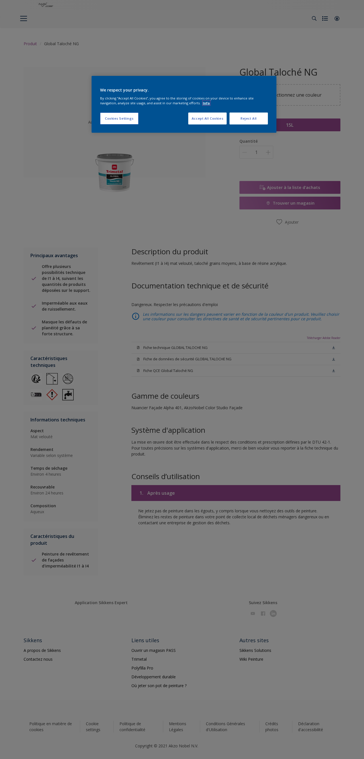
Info (206, 103)
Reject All (249, 118)
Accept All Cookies (207, 118)
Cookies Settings (119, 118)
